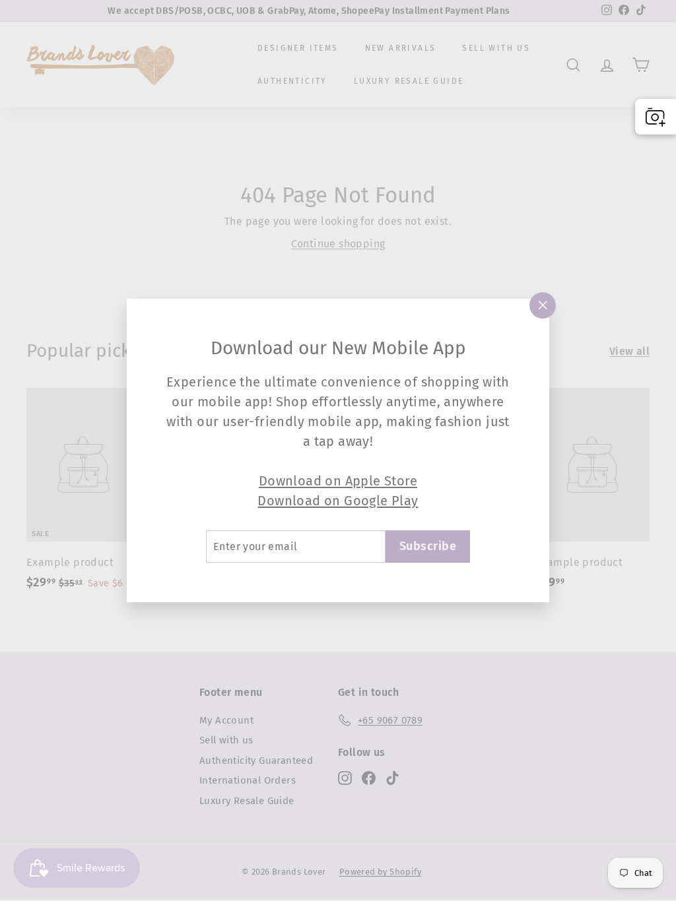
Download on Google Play (337, 501)
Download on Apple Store (338, 481)
